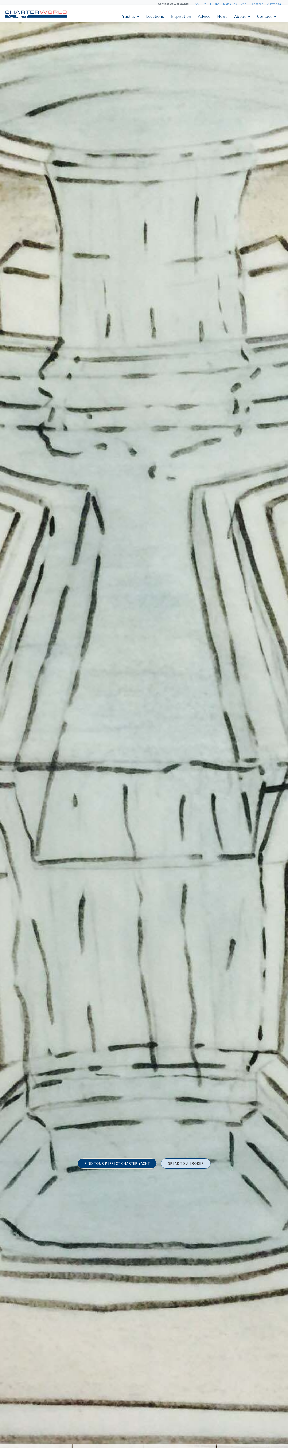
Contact (264, 16)
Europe (214, 4)
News (222, 16)
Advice (204, 16)
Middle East (230, 4)
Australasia (274, 4)
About (240, 16)
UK (204, 4)
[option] (144, 724)
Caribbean (256, 4)
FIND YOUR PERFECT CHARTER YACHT (117, 1163)
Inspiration (181, 16)
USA (196, 4)
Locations (155, 16)
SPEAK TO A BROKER (186, 1163)
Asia (243, 4)
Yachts (128, 16)
